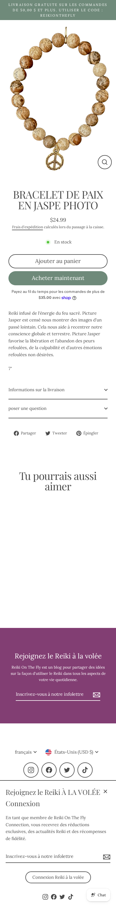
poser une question (27, 408)
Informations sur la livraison (36, 389)
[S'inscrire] (105, 857)
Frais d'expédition (27, 227)
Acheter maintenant (58, 277)
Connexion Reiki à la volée (58, 877)
